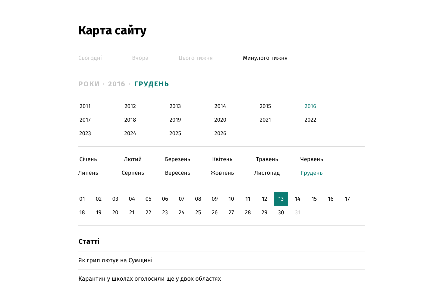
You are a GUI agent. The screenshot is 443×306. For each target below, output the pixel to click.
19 (98, 212)
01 (82, 199)
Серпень (133, 173)
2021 (265, 119)
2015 (265, 106)
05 (148, 199)
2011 (85, 106)
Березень (177, 159)
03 (115, 199)
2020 (220, 119)
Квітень (222, 159)
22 (148, 212)
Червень (312, 159)
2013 (175, 106)
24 (182, 212)
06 (165, 199)
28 (248, 212)
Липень (88, 173)
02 (99, 199)
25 (198, 212)
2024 (130, 133)
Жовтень (222, 173)
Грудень (151, 84)
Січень (88, 159)
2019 (175, 119)
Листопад (267, 173)
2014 (220, 106)
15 (314, 199)
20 (115, 212)
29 (264, 212)
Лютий (133, 159)
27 (231, 212)
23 (165, 212)
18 (82, 212)
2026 (220, 133)
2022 (310, 119)
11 (247, 199)
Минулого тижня (265, 58)
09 (215, 199)
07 (181, 199)
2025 (175, 133)
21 (132, 212)
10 (231, 199)
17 (347, 199)
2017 (85, 119)
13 (281, 199)
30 (281, 212)
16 (330, 199)
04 (132, 199)
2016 (117, 84)
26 (215, 212)
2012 (130, 106)
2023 (85, 133)
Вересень (177, 173)
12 (264, 199)
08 (198, 199)
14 (297, 199)
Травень (267, 159)
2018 (130, 119)
